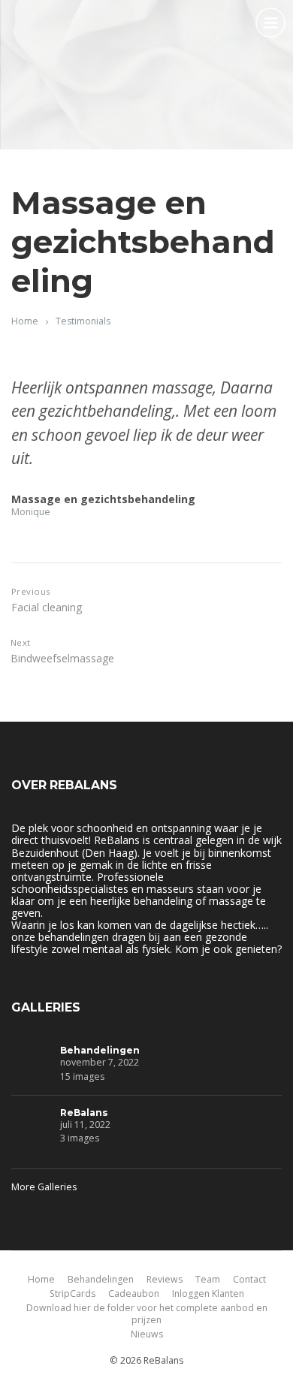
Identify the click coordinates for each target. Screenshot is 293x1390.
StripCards (72, 1293)
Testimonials (83, 321)
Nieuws (147, 1334)
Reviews (164, 1279)
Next (21, 642)
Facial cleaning (46, 607)
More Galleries (44, 1186)
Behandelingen (100, 1050)
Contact (249, 1279)
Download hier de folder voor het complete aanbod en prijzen (146, 1313)
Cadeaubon (133, 1293)
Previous (30, 591)
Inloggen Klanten (208, 1293)
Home (24, 321)
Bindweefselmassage (62, 658)
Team (207, 1279)
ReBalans (84, 1112)
